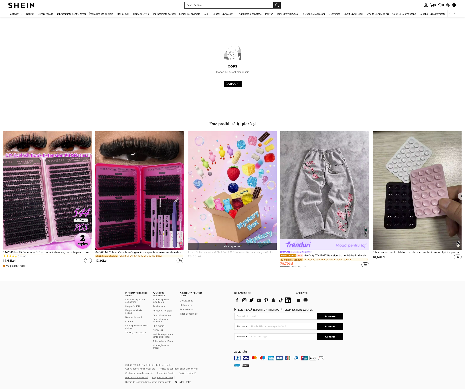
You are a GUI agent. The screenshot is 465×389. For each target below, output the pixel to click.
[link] (433, 5)
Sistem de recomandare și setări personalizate (148, 382)
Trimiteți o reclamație (135, 332)
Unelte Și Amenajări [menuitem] (378, 13)
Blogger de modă (133, 317)
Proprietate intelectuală (136, 377)
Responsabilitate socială (133, 311)
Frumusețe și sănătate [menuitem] (250, 13)
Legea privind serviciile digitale (136, 327)
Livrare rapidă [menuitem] (45, 13)
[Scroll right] (454, 13)
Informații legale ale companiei (135, 300)
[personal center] (426, 5)
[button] (448, 5)
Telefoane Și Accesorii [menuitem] (313, 13)
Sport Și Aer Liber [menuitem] (353, 13)
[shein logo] (21, 5)
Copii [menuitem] (206, 13)
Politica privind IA (187, 373)
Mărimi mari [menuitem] (123, 13)
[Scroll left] (450, 13)
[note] (15, 266)
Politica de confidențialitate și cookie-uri (178, 369)
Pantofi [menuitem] (269, 13)
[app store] (298, 302)
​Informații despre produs (161, 346)
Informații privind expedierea (161, 300)
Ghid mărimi (159, 326)
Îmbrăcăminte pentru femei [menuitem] (71, 13)
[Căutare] (277, 5)
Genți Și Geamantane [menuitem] (404, 13)
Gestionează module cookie (139, 373)
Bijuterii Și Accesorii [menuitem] (223, 13)
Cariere (129, 321)
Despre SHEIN (132, 306)
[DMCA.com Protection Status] (245, 365)
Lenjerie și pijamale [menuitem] (189, 13)
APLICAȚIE (302, 293)
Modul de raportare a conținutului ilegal (163, 335)
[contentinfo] (288, 358)
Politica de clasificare (163, 341)
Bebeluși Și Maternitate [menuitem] (432, 13)
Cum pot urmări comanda (160, 320)
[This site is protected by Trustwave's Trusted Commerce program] (237, 365)
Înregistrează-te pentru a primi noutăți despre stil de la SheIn (273, 310)
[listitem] (47, 199)
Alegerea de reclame (162, 377)
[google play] (305, 302)
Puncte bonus (186, 309)
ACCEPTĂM (240, 352)
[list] (263, 300)
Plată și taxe (186, 305)
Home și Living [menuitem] (141, 13)
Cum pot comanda (162, 315)
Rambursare (159, 306)
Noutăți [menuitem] (30, 13)
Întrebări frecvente (189, 314)
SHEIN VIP (158, 330)
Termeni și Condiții (166, 373)
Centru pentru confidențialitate (140, 369)
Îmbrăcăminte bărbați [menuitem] (164, 13)
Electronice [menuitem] (334, 13)
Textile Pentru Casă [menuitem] (287, 13)
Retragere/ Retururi (162, 310)
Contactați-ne (186, 300)
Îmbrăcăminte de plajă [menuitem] (101, 13)
